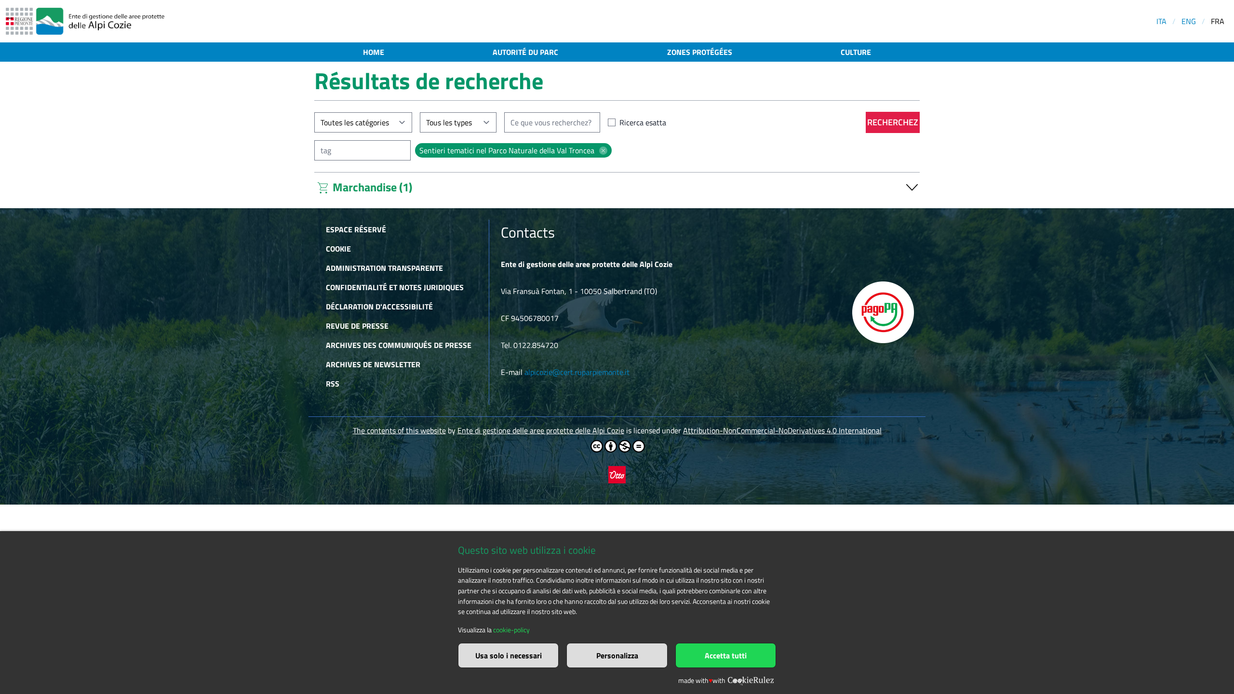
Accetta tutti (726, 655)
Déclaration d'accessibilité (379, 306)
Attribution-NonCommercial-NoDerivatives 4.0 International (782, 430)
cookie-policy (511, 630)
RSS (332, 383)
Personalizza (617, 655)
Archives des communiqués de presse (398, 345)
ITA (1161, 21)
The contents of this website (399, 430)
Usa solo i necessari (508, 655)
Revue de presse (357, 326)
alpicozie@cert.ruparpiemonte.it (577, 372)
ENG (1188, 21)
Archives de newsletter (373, 364)
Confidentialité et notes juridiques (395, 287)
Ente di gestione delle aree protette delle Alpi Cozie (540, 430)
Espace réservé (356, 229)
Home (373, 52)
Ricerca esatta (642, 122)
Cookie (338, 248)
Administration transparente (384, 268)
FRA (1217, 21)
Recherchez (892, 122)
